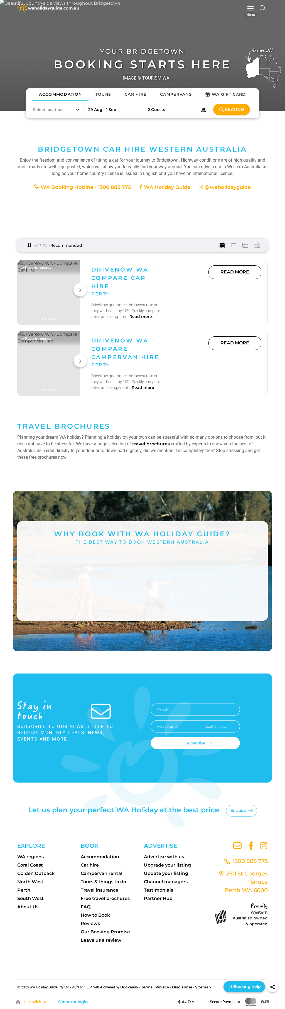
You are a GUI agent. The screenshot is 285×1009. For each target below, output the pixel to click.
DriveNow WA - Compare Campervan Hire (125, 349)
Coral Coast (30, 865)
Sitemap (203, 987)
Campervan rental (101, 873)
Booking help (246, 986)
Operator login (73, 1001)
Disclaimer (182, 987)
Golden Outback (36, 873)
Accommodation (60, 94)
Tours (103, 94)
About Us (27, 906)
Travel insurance (99, 890)
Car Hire (135, 94)
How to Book (95, 915)
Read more (140, 316)
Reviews (90, 923)
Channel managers (166, 881)
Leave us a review (101, 940)
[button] (55, 109)
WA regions (30, 856)
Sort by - (41, 245)
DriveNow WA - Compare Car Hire (123, 278)
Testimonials (158, 890)
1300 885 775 (249, 861)
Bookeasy (129, 987)
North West (30, 881)
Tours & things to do (103, 881)
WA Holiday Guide (166, 187)
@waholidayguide (227, 187)
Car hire (90, 865)
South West (30, 898)
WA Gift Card (229, 94)
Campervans (176, 94)
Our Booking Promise (105, 931)
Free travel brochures (105, 898)
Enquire (238, 810)
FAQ (85, 906)
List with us (35, 1001)
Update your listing (166, 873)
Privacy (162, 987)
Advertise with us (164, 856)
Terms (147, 987)
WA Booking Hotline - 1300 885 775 (85, 187)
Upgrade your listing (167, 865)
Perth (23, 890)
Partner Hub (158, 898)
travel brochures (151, 443)
